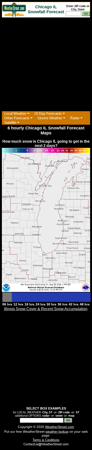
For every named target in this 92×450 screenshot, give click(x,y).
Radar (75, 118)
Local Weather (15, 113)
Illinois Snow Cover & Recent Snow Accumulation (45, 309)
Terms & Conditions (46, 440)
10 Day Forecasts (48, 113)
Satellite (10, 122)
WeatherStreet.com (59, 427)
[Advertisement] (46, 64)
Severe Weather (50, 118)
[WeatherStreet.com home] (14, 15)
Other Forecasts (17, 118)
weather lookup (57, 431)
